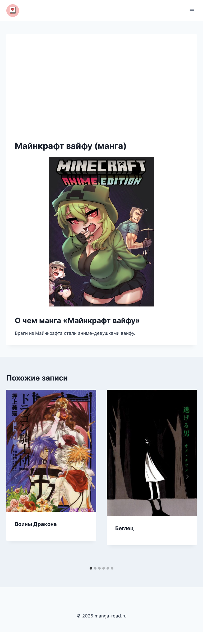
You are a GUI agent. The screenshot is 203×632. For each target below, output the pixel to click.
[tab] (91, 568)
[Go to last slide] (16, 477)
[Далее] (187, 477)
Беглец (124, 528)
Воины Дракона (36, 524)
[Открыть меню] (192, 10)
